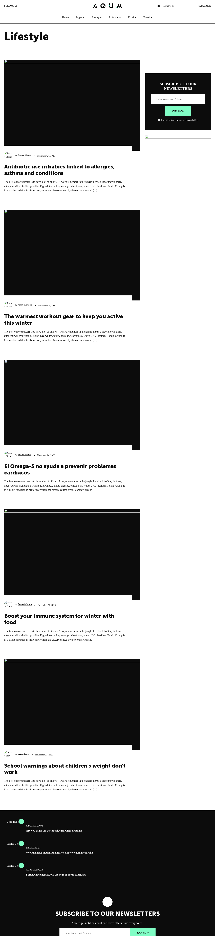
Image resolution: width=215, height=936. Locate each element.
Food (131, 17)
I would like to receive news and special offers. (180, 120)
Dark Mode (168, 6)
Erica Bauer (23, 754)
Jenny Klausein (25, 304)
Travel (146, 17)
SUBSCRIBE (205, 6)
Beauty (95, 17)
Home (65, 17)
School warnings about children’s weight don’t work (64, 769)
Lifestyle (113, 17)
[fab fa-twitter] (25, 6)
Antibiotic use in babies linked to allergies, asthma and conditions (59, 169)
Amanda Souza (25, 604)
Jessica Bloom (24, 155)
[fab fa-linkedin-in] (37, 6)
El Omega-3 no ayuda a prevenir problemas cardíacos (60, 469)
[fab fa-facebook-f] (21, 6)
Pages (79, 17)
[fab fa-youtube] (29, 6)
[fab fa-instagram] (33, 6)
